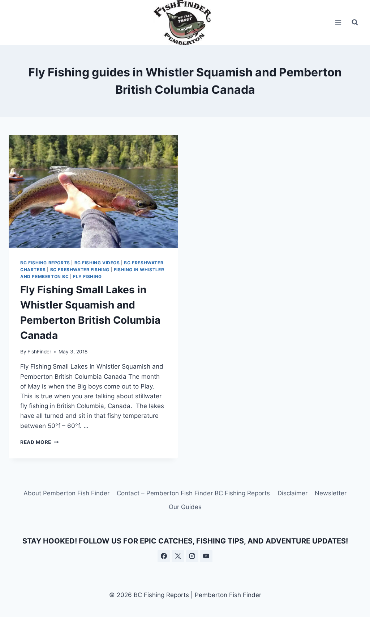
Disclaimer (292, 493)
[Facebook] (164, 556)
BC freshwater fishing (80, 269)
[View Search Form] (354, 22)
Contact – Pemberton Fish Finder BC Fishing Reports (193, 493)
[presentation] (93, 191)
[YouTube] (206, 556)
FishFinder (39, 351)
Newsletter (331, 493)
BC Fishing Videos (97, 262)
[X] (178, 556)
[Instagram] (192, 556)
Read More (39, 442)
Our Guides (185, 507)
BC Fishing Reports (45, 262)
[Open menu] (338, 22)
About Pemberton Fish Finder (66, 493)
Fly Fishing (87, 276)
